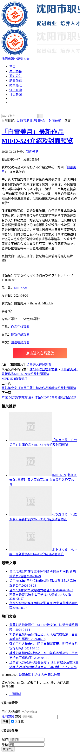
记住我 (19, 721)
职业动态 (15, 80)
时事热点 (15, 85)
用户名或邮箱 (11, 711)
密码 (18, 716)
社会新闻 (15, 94)
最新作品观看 (20, 334)
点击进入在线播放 (40, 353)
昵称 (5, 739)
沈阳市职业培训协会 (31, 120)
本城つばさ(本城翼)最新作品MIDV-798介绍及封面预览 (39, 397)
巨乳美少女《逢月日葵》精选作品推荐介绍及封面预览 (39, 388)
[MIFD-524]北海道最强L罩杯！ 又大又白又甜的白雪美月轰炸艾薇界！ (43, 479)
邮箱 (5, 744)
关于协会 (15, 71)
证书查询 (15, 90)
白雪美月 (21, 378)
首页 (12, 66)
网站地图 (54, 675)
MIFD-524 (20, 287)
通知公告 (15, 76)
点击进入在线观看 (38, 364)
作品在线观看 (20, 326)
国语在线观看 (20, 342)
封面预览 (55, 120)
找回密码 (8, 716)
